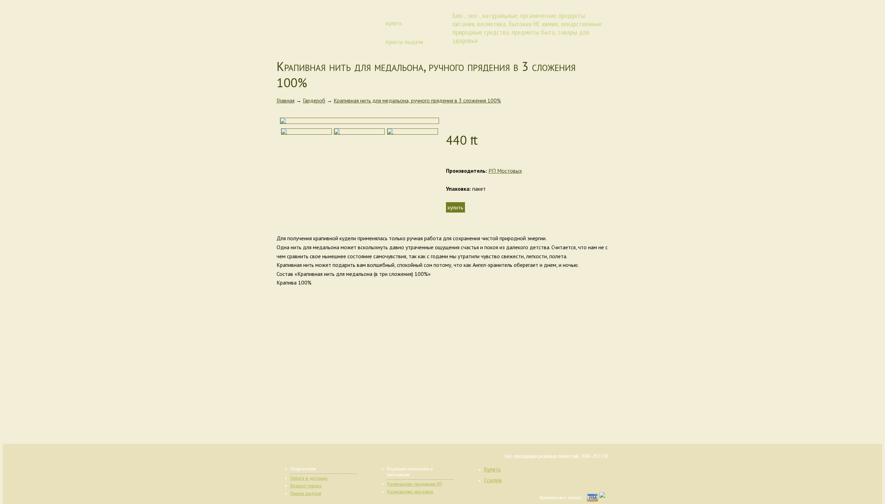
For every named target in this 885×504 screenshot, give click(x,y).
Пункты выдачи (305, 493)
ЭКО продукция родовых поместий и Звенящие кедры (319, 25)
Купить (492, 469)
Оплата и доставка (308, 478)
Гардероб (314, 100)
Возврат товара (306, 486)
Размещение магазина (410, 492)
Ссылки (493, 480)
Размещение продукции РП (414, 484)
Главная (286, 100)
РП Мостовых (505, 170)
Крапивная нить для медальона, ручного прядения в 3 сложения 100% (417, 100)
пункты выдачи (404, 42)
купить (393, 23)
